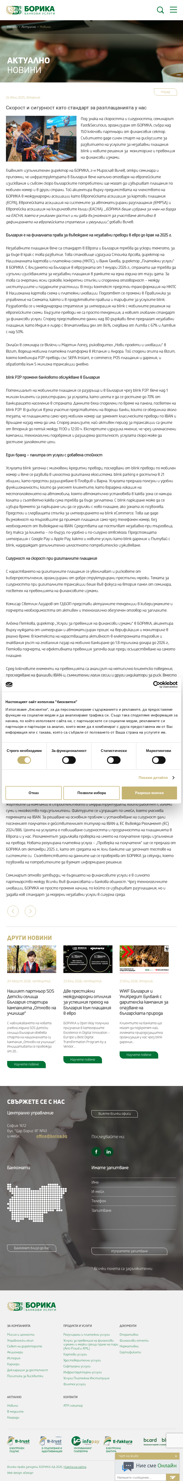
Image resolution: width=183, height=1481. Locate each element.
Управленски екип (20, 1341)
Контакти (70, 1397)
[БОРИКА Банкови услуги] (30, 10)
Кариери (13, 1364)
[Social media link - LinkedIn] (108, 1151)
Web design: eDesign (20, 1473)
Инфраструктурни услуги (82, 1372)
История (13, 1358)
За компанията (18, 1326)
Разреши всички (149, 793)
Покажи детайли (153, 778)
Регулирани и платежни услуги (86, 1335)
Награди (13, 1418)
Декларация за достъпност (27, 1370)
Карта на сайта (75, 1467)
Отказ (34, 793)
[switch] (69, 760)
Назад (165, 92)
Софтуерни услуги (77, 1366)
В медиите (15, 1412)
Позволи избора (91, 793)
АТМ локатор (73, 1406)
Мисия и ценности (21, 1335)
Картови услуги (75, 1354)
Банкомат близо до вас (31, 1248)
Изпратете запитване (129, 1251)
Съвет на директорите (24, 1346)
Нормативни (129, 1346)
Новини (12, 1406)
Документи (128, 1326)
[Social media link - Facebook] (96, 1151)
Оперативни (129, 1335)
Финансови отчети (134, 1341)
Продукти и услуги (77, 1326)
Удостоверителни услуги (82, 1360)
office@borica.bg (51, 1136)
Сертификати (130, 1352)
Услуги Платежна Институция (86, 1378)
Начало (12, 27)
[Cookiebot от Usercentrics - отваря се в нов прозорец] (157, 684)
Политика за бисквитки (25, 1376)
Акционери (15, 1352)
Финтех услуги (74, 1384)
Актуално (28, 27)
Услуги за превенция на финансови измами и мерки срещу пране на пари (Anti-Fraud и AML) (90, 1345)
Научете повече (26, 1064)
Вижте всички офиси (114, 1114)
